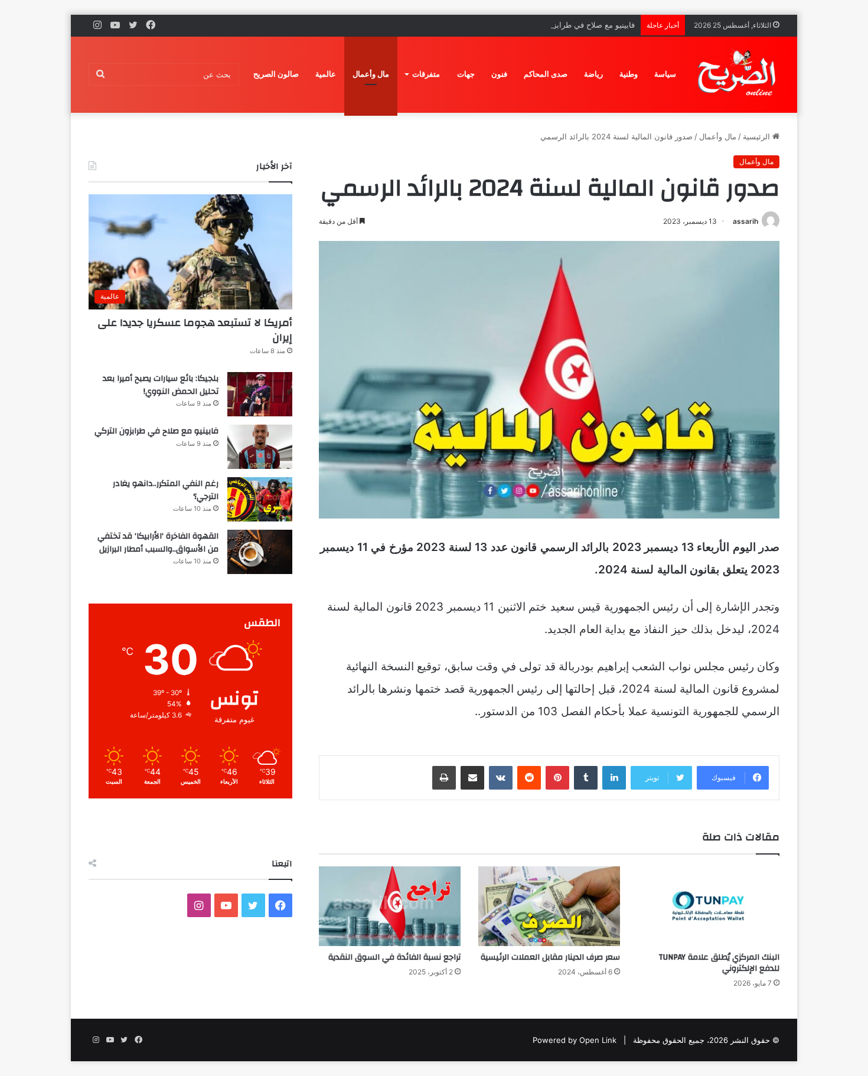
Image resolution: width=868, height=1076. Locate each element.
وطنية (628, 74)
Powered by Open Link (574, 1040)
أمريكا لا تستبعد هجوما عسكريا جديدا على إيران (194, 330)
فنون (499, 74)
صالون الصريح (276, 74)
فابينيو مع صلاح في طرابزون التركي (577, 25)
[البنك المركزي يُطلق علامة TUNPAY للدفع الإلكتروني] (708, 906)
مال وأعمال (371, 74)
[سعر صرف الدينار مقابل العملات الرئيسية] (549, 906)
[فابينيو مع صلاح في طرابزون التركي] (259, 447)
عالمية (325, 74)
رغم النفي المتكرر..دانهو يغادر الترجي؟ (165, 490)
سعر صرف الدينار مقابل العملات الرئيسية (550, 957)
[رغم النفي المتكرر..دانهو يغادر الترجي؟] (259, 499)
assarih (745, 221)
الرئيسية (757, 136)
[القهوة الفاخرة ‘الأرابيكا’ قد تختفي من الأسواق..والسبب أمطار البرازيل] (259, 552)
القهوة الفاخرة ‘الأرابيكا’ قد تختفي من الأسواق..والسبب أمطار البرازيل (157, 543)
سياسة (665, 74)
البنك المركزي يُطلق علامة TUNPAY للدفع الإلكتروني (718, 963)
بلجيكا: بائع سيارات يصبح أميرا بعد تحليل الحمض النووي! (160, 385)
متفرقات (426, 74)
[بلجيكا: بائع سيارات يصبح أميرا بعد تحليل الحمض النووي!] (259, 394)
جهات (466, 74)
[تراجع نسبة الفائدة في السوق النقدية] (390, 906)
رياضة (593, 74)
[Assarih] (738, 74)
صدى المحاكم (545, 74)
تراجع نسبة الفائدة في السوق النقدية (394, 957)
